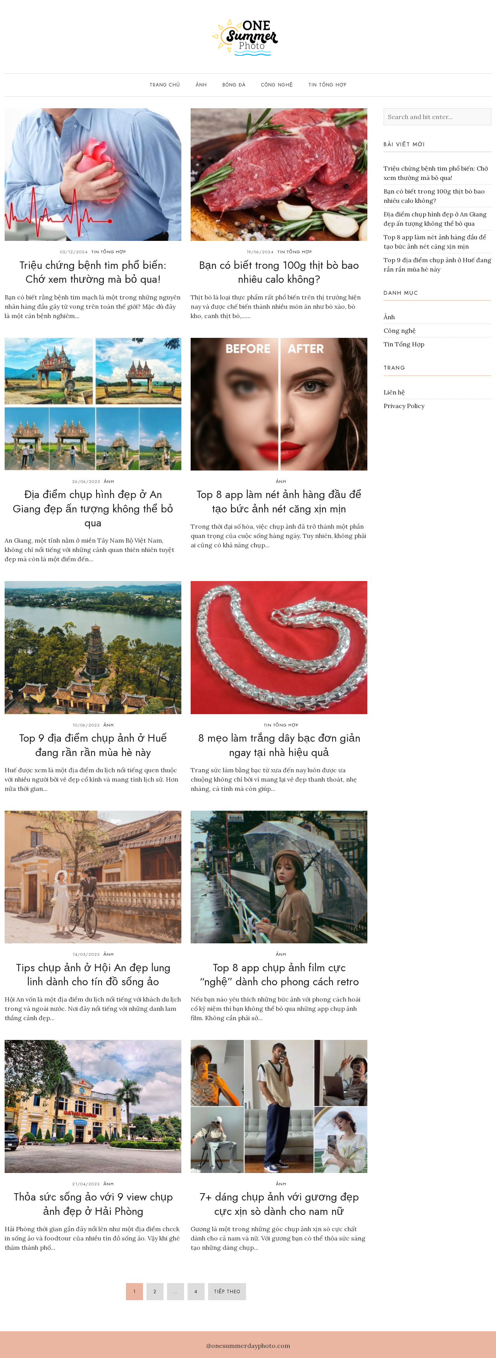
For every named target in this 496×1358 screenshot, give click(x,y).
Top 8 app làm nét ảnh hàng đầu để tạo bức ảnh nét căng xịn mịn (279, 501)
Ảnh (201, 84)
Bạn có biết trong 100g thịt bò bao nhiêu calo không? (279, 272)
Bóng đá (234, 84)
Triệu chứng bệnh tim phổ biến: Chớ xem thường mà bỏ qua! (93, 272)
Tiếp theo (227, 1291)
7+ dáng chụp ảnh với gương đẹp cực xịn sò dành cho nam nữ (279, 1204)
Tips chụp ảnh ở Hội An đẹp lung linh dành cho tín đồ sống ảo (93, 975)
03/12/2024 (74, 252)
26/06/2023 (86, 481)
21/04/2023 (86, 1184)
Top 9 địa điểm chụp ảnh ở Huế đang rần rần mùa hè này (93, 745)
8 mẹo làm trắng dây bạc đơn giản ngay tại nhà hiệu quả (279, 745)
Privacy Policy (404, 406)
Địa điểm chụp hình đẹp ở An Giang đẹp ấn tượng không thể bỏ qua (93, 508)
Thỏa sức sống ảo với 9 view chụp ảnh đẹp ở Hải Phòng (93, 1204)
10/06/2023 (86, 725)
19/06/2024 (260, 252)
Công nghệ (277, 84)
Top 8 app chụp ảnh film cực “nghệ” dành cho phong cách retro (279, 975)
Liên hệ (394, 392)
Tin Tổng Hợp (327, 84)
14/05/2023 (86, 954)
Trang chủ (165, 84)
